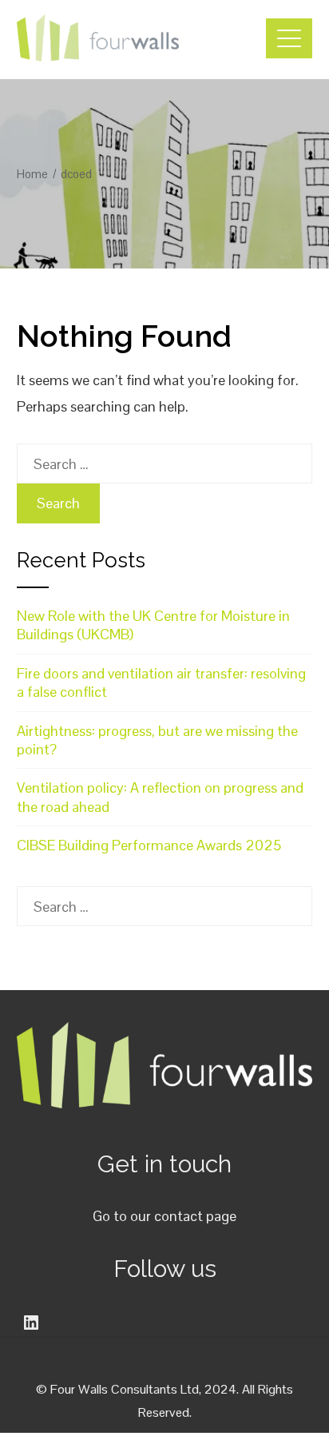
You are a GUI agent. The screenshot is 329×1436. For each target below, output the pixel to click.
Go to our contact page (164, 1216)
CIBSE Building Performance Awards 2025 (149, 845)
